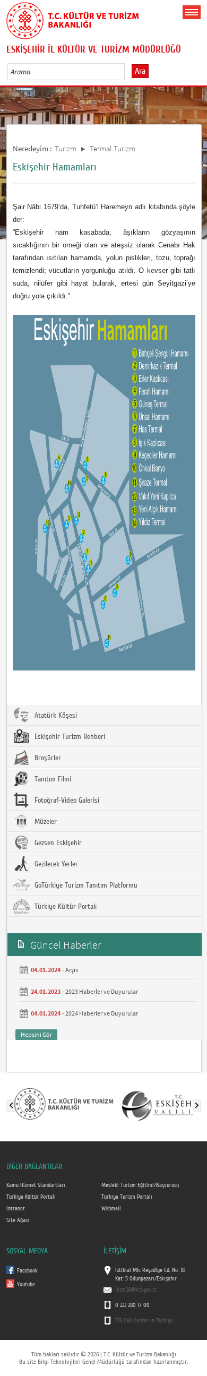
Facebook (27, 1271)
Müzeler (44, 822)
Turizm (65, 148)
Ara (140, 71)
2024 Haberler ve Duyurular (101, 1013)
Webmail (111, 1209)
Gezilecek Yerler (55, 864)
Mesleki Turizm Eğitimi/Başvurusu (140, 1185)
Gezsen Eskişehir (57, 843)
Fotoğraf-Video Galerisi (65, 800)
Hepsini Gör (36, 1034)
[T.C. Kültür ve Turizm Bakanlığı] (64, 1103)
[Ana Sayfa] (72, 18)
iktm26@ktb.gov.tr (136, 1290)
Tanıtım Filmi (51, 779)
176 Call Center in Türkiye (144, 1321)
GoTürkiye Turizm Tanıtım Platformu (84, 885)
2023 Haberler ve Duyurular (101, 991)
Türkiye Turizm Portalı (126, 1197)
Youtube (26, 1285)
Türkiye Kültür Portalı (64, 906)
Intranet (15, 1209)
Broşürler (46, 758)
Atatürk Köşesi (54, 715)
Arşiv (72, 970)
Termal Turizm (112, 148)
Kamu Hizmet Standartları (35, 1185)
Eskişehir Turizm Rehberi (68, 737)
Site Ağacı (17, 1220)
